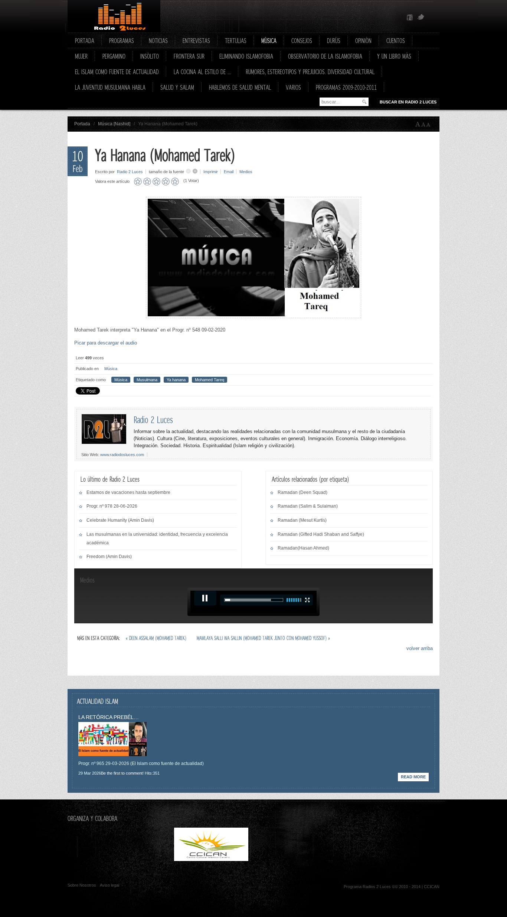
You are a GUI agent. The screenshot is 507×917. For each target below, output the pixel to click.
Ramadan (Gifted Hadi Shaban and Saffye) (321, 534)
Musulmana (147, 379)
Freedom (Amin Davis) (109, 556)
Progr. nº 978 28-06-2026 (111, 506)
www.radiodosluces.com (122, 454)
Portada (82, 123)
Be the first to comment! (122, 773)
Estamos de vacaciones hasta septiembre (128, 492)
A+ (418, 124)
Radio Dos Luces (114, 16)
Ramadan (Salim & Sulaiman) (308, 506)
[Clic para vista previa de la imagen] (253, 316)
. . (289, 859)
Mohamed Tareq (209, 379)
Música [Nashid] (114, 123)
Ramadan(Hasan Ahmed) (303, 548)
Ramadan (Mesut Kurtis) (302, 520)
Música (110, 368)
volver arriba (419, 648)
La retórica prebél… (108, 717)
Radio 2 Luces (130, 171)
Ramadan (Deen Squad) (302, 492)
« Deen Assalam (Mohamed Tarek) (157, 638)
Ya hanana (176, 379)
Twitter (420, 17)
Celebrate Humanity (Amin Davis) (120, 520)
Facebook (409, 17)
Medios (245, 171)
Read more (413, 777)
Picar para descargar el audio (105, 343)
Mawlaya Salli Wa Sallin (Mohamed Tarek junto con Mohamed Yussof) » (263, 638)
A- (430, 124)
